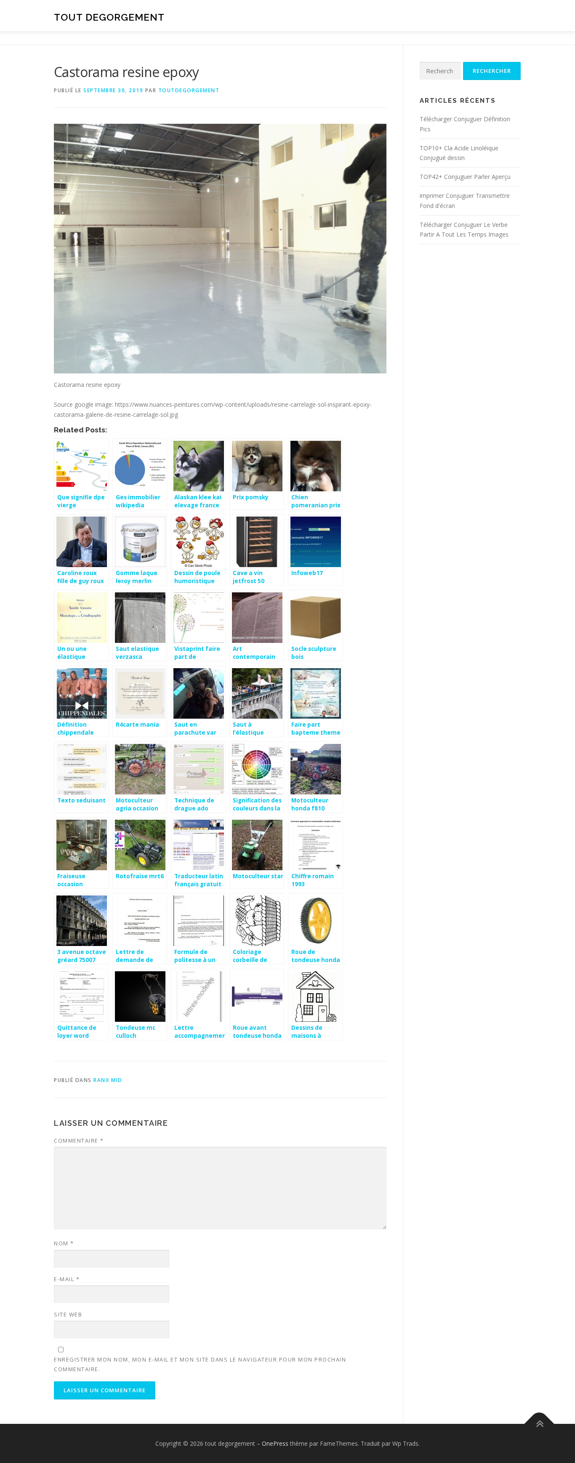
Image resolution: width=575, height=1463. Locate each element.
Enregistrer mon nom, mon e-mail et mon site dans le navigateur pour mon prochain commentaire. (200, 1364)
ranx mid (107, 1080)
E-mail (67, 1279)
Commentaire (79, 1140)
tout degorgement (109, 17)
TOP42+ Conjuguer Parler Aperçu (465, 177)
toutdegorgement (189, 90)
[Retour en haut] (539, 1424)
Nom (64, 1243)
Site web (68, 1314)
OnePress (275, 1443)
